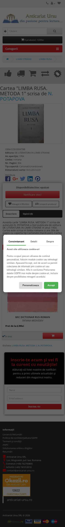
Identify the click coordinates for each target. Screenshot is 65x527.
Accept (51, 285)
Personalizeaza (31, 285)
